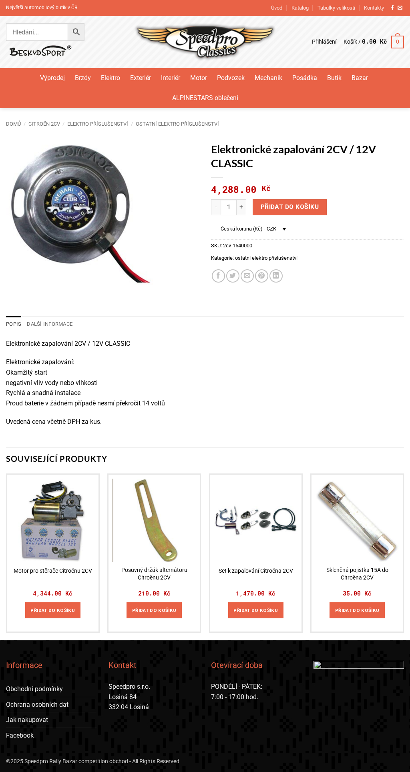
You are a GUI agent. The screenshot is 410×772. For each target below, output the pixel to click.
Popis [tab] (13, 324)
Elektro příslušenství (97, 124)
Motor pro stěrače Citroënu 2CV (53, 570)
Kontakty (374, 8)
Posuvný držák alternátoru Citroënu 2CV (154, 574)
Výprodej (52, 78)
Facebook (20, 735)
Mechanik (268, 78)
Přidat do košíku (290, 207)
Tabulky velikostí (336, 8)
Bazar (360, 78)
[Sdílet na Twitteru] (232, 276)
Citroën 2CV (44, 124)
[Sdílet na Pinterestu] (261, 276)
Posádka (304, 78)
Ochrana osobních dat (37, 704)
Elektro (110, 78)
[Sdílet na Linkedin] (276, 276)
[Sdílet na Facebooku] (218, 276)
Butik (334, 78)
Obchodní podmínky (34, 689)
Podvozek (231, 78)
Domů (13, 124)
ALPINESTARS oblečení (205, 98)
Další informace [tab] (49, 324)
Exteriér (140, 78)
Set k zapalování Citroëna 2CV (256, 570)
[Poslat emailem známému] (247, 276)
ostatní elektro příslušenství (177, 124)
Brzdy (83, 78)
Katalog (300, 8)
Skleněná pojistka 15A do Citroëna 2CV (357, 574)
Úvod (276, 8)
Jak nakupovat (27, 720)
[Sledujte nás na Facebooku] (392, 8)
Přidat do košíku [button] (52, 610)
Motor (198, 78)
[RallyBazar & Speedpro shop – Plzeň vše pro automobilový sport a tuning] (205, 42)
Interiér (170, 78)
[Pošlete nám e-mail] (400, 8)
